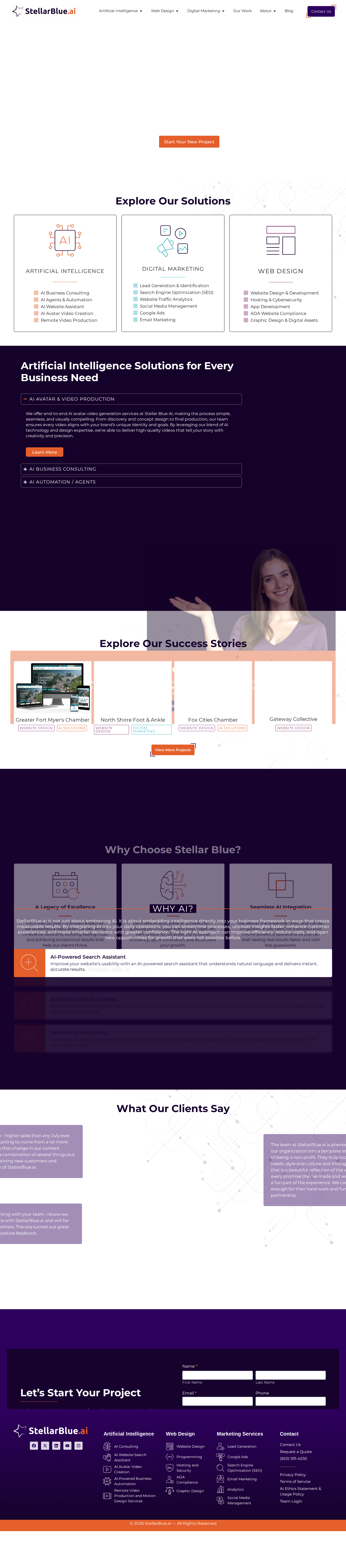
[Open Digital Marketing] (223, 11)
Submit (196, 1384)
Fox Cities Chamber (213, 720)
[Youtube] (67, 1446)
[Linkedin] (56, 1446)
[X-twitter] (45, 1446)
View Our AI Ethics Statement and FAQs (173, 606)
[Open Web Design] (177, 11)
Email (189, 1318)
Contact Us (321, 11)
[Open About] (275, 11)
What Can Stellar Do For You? (213, 1338)
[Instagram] (78, 1446)
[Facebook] (34, 1446)
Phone (262, 1318)
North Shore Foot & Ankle (133, 720)
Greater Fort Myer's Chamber (52, 720)
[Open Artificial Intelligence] (141, 11)
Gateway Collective (293, 719)
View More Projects (173, 750)
